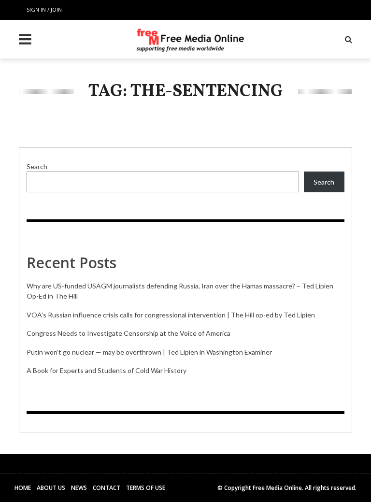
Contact (106, 488)
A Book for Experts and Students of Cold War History (106, 370)
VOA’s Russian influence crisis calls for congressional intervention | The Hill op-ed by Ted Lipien (171, 315)
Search (37, 166)
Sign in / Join (44, 9)
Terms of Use (145, 488)
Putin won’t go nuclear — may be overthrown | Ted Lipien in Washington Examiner (149, 352)
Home (22, 488)
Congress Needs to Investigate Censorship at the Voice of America (128, 333)
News (79, 488)
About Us (51, 488)
